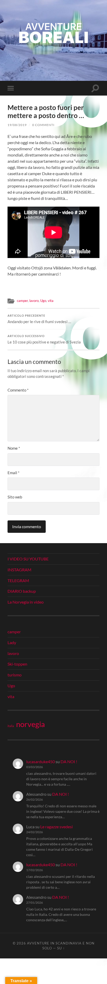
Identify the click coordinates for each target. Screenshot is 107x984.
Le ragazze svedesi (56, 826)
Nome (14, 448)
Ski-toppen (17, 663)
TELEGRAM (18, 580)
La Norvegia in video (26, 601)
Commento (18, 390)
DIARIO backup (22, 591)
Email (13, 472)
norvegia (30, 724)
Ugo (43, 301)
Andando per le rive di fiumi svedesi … (39, 319)
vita (51, 301)
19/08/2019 (17, 125)
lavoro (34, 301)
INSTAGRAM (19, 569)
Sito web (15, 497)
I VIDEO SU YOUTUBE (28, 558)
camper (22, 301)
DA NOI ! (69, 761)
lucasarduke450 (40, 761)
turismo (15, 674)
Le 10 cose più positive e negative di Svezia (44, 339)
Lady (12, 642)
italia (11, 726)
